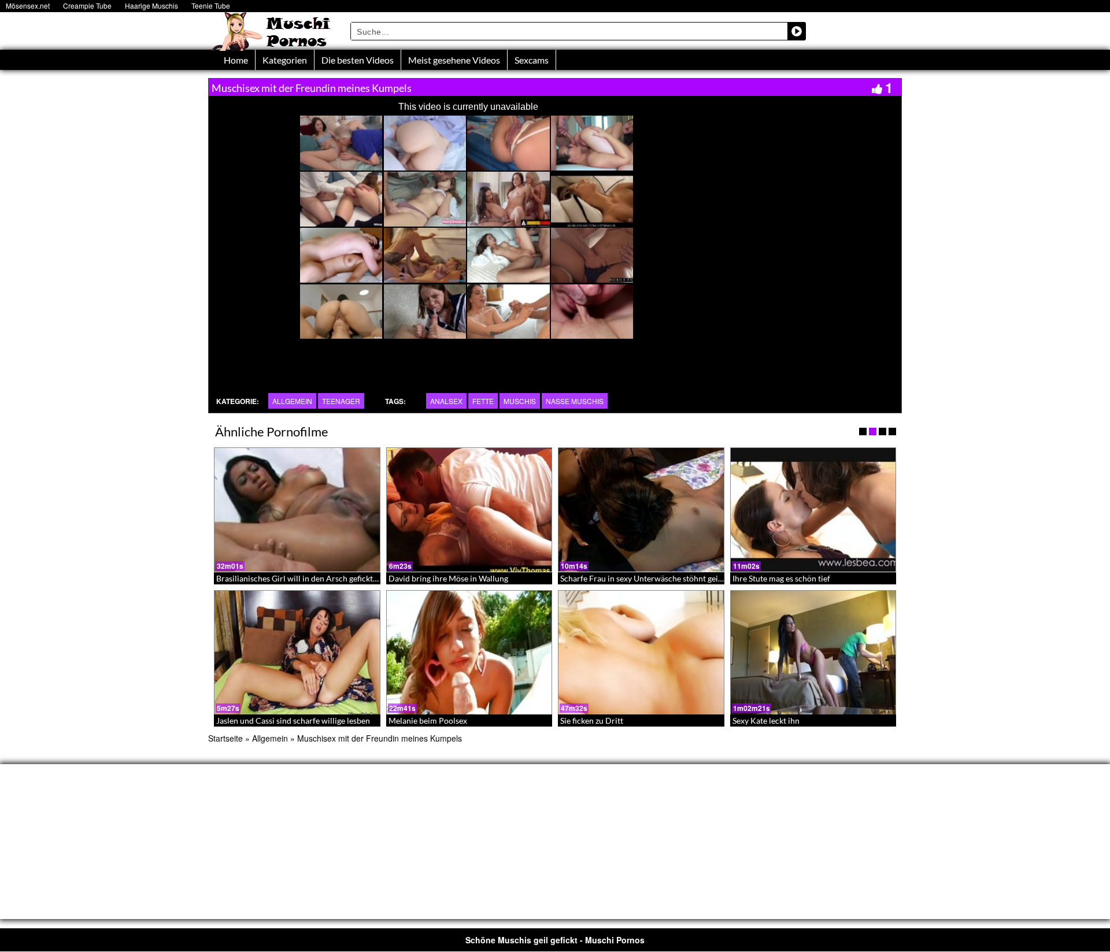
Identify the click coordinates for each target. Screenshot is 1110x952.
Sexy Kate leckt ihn (766, 720)
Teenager (341, 401)
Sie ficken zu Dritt (591, 720)
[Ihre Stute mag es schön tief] (813, 509)
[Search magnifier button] (796, 31)
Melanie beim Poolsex (427, 720)
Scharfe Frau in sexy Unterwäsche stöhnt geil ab (645, 578)
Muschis (520, 401)
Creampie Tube (87, 5)
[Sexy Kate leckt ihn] (813, 652)
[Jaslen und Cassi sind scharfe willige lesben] (297, 652)
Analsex (446, 401)
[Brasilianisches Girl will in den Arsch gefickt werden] (297, 509)
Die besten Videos (357, 59)
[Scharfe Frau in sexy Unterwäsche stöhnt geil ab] (641, 509)
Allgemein (292, 401)
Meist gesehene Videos (454, 59)
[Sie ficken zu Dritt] (641, 652)
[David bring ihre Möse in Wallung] (469, 509)
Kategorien (284, 59)
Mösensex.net (28, 5)
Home (236, 59)
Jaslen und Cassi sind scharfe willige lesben (293, 720)
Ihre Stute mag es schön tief (781, 578)
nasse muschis (575, 401)
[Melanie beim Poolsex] (469, 652)
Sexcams (532, 59)
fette (483, 401)
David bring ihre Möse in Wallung (448, 578)
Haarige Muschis (151, 5)
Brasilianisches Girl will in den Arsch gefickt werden (309, 578)
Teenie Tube (210, 5)
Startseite (225, 738)
